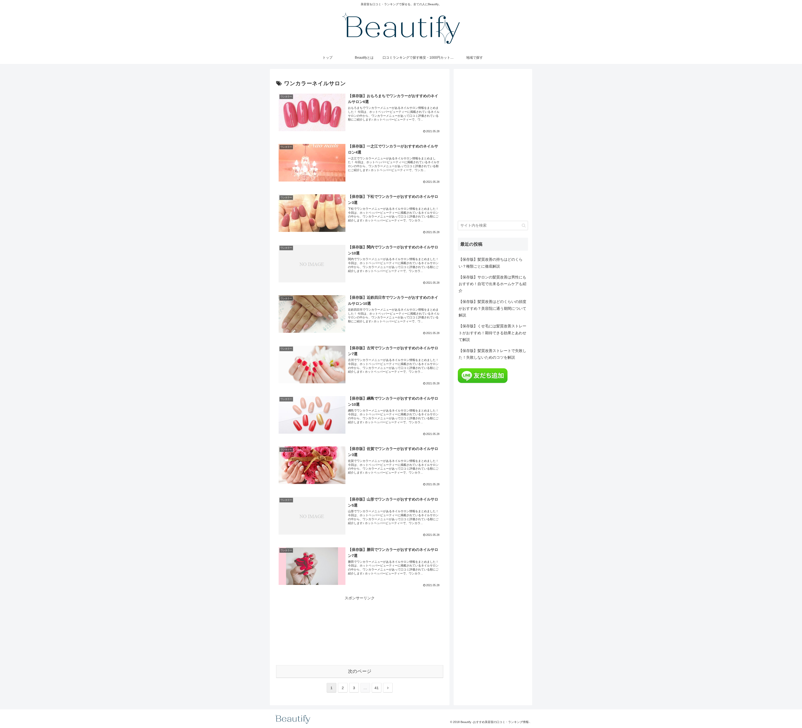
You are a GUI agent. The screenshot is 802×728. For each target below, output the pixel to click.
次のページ (360, 671)
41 (376, 688)
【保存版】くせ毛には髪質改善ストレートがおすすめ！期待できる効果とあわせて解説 (492, 333)
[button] (523, 225)
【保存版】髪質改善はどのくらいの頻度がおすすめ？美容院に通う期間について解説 (492, 308)
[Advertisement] (359, 630)
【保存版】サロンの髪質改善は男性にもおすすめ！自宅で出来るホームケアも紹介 (492, 284)
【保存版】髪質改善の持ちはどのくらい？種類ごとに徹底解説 (491, 262)
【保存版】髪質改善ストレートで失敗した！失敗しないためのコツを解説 (492, 354)
